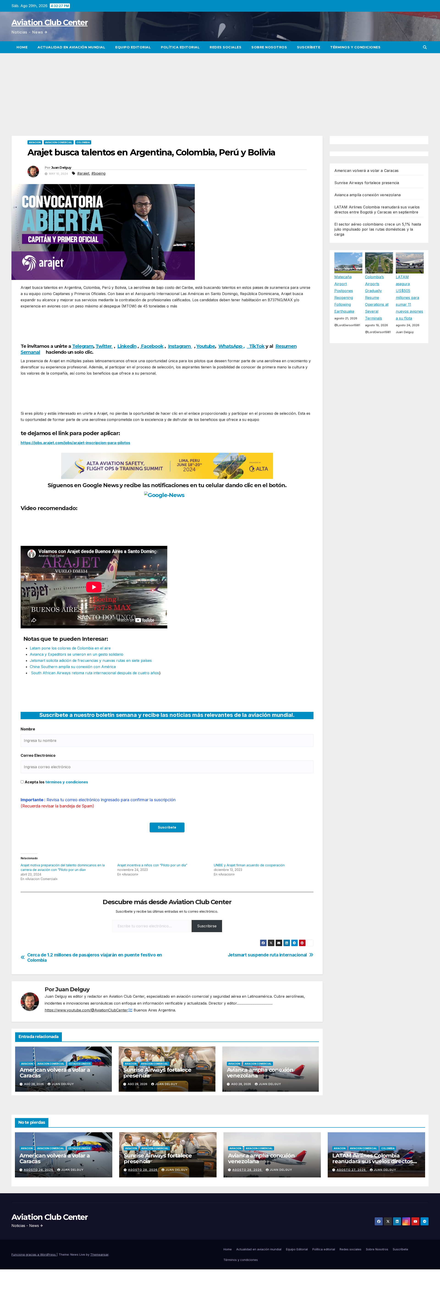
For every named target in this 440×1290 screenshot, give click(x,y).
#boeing (98, 173)
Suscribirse (207, 926)
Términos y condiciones (355, 47)
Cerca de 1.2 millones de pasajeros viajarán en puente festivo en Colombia (94, 957)
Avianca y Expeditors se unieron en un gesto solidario (76, 654)
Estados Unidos (80, 1063)
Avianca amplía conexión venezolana (260, 1072)
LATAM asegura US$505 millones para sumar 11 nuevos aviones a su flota (409, 297)
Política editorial (180, 47)
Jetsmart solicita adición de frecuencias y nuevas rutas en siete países (91, 660)
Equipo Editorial (133, 47)
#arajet (83, 173)
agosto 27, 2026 (352, 1169)
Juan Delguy (61, 168)
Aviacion (35, 142)
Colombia (83, 142)
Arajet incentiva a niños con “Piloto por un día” (152, 865)
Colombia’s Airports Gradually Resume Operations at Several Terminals (376, 297)
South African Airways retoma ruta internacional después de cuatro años (94, 673)
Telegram (82, 346)
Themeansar (99, 1254)
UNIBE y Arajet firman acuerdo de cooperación (249, 865)
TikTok (256, 346)
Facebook (151, 346)
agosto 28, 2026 (39, 1169)
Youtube (205, 346)
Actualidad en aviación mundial (71, 47)
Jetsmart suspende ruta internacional (267, 955)
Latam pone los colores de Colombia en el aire (70, 648)
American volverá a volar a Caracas (55, 1072)
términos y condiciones (66, 782)
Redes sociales (225, 47)
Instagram (180, 346)
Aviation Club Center (49, 22)
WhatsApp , (231, 346)
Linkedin (126, 346)
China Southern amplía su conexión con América (73, 666)
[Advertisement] (220, 87)
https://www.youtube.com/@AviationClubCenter (86, 1010)
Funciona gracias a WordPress (34, 1254)
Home (22, 47)
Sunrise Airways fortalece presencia (157, 1072)
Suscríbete (308, 47)
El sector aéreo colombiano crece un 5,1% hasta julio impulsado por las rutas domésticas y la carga (377, 229)
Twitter (104, 346)
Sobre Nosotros (269, 47)
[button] (425, 47)
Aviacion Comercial (58, 142)
